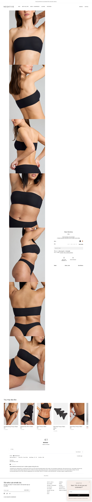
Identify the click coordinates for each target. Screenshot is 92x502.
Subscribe (26, 490)
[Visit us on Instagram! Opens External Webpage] (4, 493)
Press (60, 483)
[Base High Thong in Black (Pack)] (60, 414)
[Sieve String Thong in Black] (77, 414)
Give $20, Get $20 (50, 490)
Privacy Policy (62, 488)
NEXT (79, 495)
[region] (46, 1)
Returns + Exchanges (51, 485)
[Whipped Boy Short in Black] (27, 414)
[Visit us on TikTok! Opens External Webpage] (7, 493)
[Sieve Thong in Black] (44, 414)
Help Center (49, 483)
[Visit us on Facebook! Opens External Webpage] (10, 493)
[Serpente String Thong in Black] (11, 414)
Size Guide (81, 244)
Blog (48, 493)
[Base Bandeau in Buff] (82, 241)
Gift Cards (49, 488)
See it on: (41, 13)
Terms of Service (63, 490)
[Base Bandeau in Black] (80, 241)
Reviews (60, 485)
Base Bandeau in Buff (14, 461)
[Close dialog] (89, 482)
